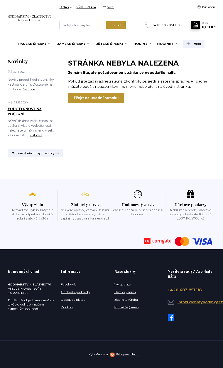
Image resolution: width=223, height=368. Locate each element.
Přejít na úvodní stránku (96, 98)
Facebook (68, 284)
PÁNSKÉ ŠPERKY (32, 44)
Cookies (67, 307)
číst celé (29, 89)
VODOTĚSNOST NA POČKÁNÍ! (25, 111)
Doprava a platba (73, 299)
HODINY (140, 44)
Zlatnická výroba (126, 299)
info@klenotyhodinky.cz (200, 302)
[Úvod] (29, 18)
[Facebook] (172, 317)
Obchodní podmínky (75, 292)
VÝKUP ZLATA (86, 7)
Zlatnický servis (125, 292)
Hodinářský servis (126, 307)
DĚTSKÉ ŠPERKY (109, 44)
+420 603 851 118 (166, 25)
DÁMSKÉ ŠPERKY (71, 44)
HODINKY (165, 44)
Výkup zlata (122, 284)
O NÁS (64, 7)
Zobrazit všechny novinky (33, 153)
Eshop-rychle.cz (127, 354)
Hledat (115, 25)
